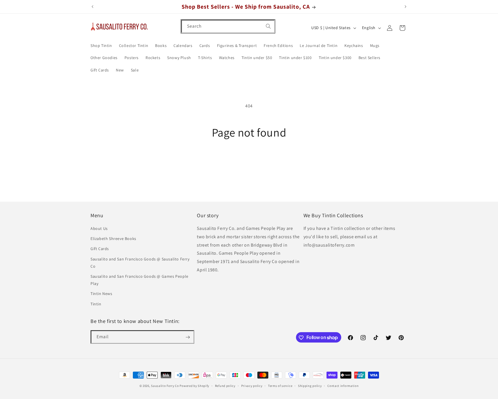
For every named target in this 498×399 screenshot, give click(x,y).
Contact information (343, 385)
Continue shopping (249, 160)
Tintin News (101, 293)
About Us (99, 228)
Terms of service (280, 385)
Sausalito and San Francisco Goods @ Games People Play (139, 280)
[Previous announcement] (92, 6)
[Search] (268, 26)
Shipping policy (310, 385)
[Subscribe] (187, 337)
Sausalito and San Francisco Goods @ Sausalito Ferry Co (140, 262)
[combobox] (228, 26)
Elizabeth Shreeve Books (113, 238)
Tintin (95, 304)
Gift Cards (99, 248)
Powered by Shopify (194, 386)
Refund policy (225, 385)
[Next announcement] (405, 6)
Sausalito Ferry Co (165, 386)
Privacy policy (252, 385)
